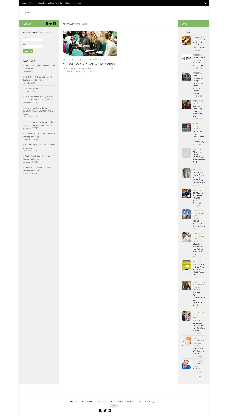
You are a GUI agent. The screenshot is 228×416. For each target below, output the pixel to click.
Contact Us (101, 401)
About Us (74, 401)
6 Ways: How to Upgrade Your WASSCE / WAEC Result (199, 61)
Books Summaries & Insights (49, 3)
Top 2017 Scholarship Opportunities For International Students (199, 325)
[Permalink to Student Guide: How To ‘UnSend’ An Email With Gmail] (186, 364)
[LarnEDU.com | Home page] (28, 13)
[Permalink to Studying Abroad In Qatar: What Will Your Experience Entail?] (186, 285)
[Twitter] (50, 23)
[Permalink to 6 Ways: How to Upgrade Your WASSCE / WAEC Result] (186, 58)
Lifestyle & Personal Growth (77, 60)
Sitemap (130, 401)
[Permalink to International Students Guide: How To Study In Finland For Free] (186, 237)
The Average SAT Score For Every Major (198, 350)
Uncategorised (199, 361)
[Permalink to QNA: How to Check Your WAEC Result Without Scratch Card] (186, 153)
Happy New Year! (31, 88)
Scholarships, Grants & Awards (198, 315)
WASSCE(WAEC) (198, 37)
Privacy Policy (117, 401)
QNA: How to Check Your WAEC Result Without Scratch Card (199, 157)
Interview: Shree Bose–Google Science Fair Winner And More (199, 111)
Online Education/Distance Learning (201, 126)
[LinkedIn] (54, 23)
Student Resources (73, 3)
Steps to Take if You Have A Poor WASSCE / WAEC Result (199, 43)
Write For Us (87, 401)
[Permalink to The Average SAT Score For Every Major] (186, 341)
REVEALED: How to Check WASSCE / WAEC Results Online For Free (199, 177)
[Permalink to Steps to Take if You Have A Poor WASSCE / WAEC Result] (186, 40)
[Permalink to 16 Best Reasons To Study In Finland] (186, 214)
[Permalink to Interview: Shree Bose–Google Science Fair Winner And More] (186, 104)
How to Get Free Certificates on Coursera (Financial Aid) (198, 136)
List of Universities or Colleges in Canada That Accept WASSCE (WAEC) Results (38, 111)
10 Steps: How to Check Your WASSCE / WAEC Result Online (198, 269)
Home (23, 3)
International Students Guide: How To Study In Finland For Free (199, 249)
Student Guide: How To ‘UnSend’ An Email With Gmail (198, 368)
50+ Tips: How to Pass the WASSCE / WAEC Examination (198, 198)
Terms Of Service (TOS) (148, 401)
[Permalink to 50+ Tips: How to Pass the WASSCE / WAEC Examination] (186, 193)
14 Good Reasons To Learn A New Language (89, 64)
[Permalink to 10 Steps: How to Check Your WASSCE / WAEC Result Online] (186, 265)
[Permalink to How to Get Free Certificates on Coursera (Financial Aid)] (186, 127)
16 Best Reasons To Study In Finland (199, 223)
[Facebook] (46, 23)
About (31, 3)
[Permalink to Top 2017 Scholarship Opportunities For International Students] (186, 316)
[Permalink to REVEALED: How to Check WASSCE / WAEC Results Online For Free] (186, 173)
